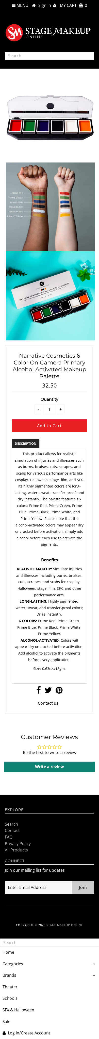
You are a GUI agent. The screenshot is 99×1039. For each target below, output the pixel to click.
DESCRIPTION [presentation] (26, 443)
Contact (12, 830)
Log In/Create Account (29, 1033)
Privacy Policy (18, 843)
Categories (13, 964)
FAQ (8, 837)
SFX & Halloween (18, 1010)
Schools (10, 998)
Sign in (45, 5)
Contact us (48, 703)
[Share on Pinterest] (59, 691)
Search (11, 824)
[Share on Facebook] (38, 691)
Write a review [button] (49, 766)
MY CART (73, 5)
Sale (6, 1021)
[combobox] (49, 56)
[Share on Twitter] (48, 691)
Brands (9, 975)
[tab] (26, 443)
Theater (10, 987)
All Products (16, 850)
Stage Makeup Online (64, 925)
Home (8, 952)
